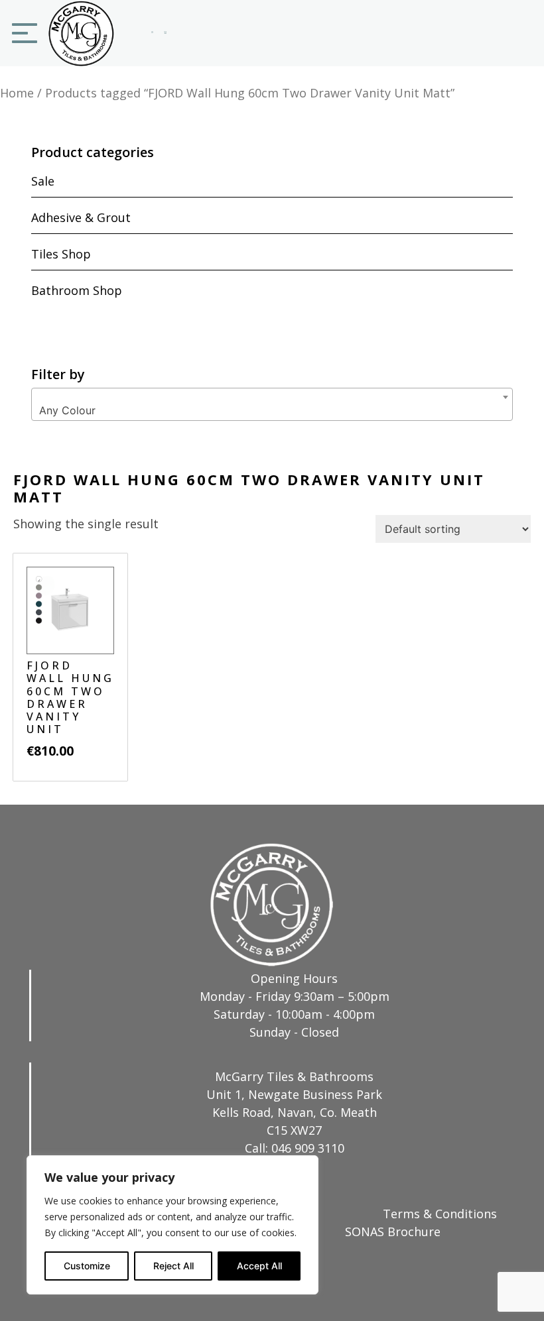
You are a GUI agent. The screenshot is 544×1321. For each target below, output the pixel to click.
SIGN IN (152, 34)
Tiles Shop (61, 254)
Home (17, 93)
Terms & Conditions (440, 1214)
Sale (42, 181)
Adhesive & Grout (81, 217)
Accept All (259, 1265)
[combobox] (272, 404)
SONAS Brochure (393, 1231)
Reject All (173, 1265)
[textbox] (272, 410)
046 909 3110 (307, 1148)
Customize (87, 1265)
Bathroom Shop (76, 290)
